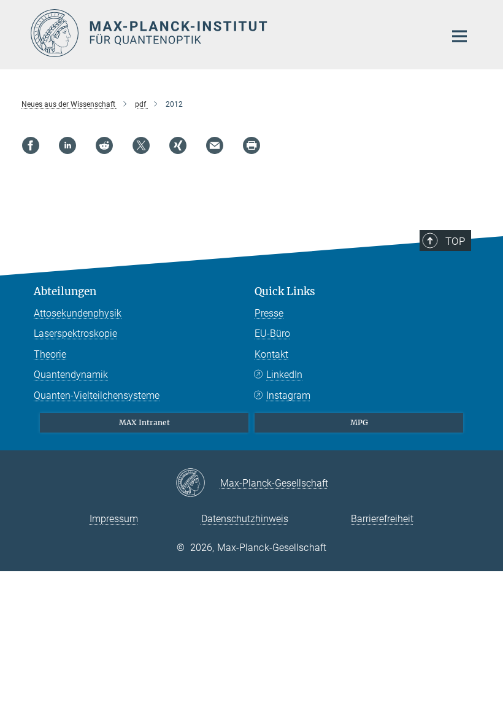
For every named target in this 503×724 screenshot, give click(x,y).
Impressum (114, 519)
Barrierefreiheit (382, 519)
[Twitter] (141, 145)
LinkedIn (284, 374)
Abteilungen (65, 291)
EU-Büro (272, 333)
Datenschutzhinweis (244, 519)
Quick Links (285, 291)
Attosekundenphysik (77, 313)
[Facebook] (30, 145)
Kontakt (271, 354)
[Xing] (178, 145)
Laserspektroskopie (75, 333)
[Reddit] (104, 145)
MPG (359, 422)
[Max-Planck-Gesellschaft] (197, 483)
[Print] (251, 145)
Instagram (288, 395)
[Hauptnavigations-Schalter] (459, 36)
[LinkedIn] (67, 145)
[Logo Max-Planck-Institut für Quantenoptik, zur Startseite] (230, 33)
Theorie (50, 354)
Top (455, 241)
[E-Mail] (214, 145)
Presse (269, 313)
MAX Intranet (144, 422)
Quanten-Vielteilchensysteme (96, 395)
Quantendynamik (71, 374)
